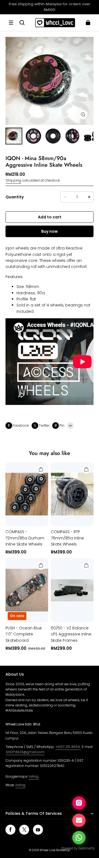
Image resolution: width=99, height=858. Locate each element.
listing (33, 776)
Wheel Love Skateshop (55, 850)
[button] (11, 22)
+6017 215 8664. (68, 746)
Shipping (13, 180)
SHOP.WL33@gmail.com (25, 752)
